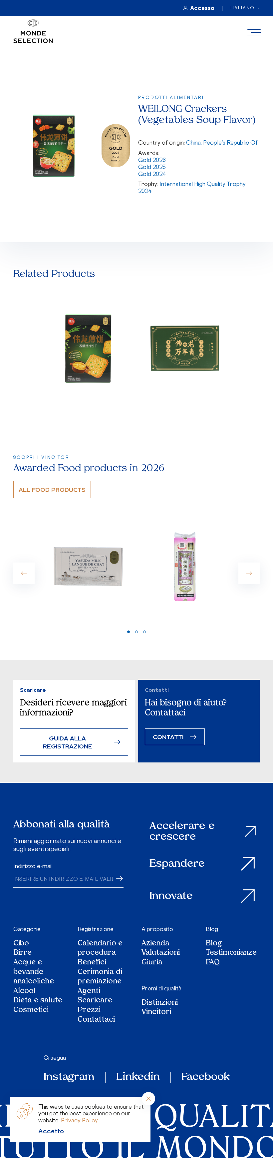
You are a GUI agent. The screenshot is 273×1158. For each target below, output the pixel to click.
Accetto (51, 1131)
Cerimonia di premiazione (100, 977)
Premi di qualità (161, 988)
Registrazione (96, 929)
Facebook (205, 1077)
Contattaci (96, 1020)
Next (249, 573)
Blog (212, 929)
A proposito (157, 929)
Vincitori (156, 1012)
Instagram (69, 1077)
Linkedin (138, 1077)
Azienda (155, 944)
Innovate (171, 896)
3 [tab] (144, 631)
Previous (24, 573)
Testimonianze (231, 953)
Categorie (27, 929)
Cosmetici (31, 1010)
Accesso (202, 8)
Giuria (151, 963)
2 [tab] (136, 631)
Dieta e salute (37, 1001)
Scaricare (95, 1001)
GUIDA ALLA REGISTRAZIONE (67, 742)
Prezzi (89, 1010)
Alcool (24, 991)
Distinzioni (159, 1003)
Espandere (177, 864)
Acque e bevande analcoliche (33, 972)
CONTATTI (168, 736)
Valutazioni (160, 953)
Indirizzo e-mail (33, 866)
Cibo (21, 944)
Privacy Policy (79, 1120)
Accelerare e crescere (182, 831)
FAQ (213, 963)
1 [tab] (128, 631)
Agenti (89, 991)
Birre (22, 953)
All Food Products (52, 489)
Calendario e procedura (100, 948)
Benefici (92, 963)
